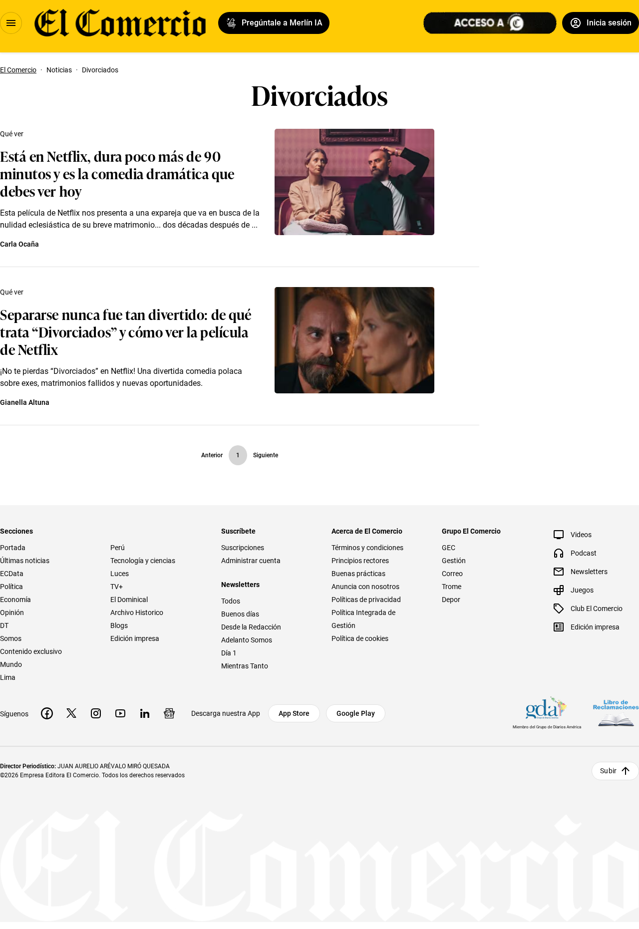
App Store (294, 713)
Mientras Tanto (244, 666)
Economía (15, 600)
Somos (10, 638)
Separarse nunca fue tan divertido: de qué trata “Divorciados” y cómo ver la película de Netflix (126, 331)
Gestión (454, 561)
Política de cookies (359, 638)
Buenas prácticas (358, 574)
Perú (117, 548)
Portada (12, 548)
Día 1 (229, 653)
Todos (230, 601)
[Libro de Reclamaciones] (616, 713)
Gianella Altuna (24, 402)
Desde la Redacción (251, 627)
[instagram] (96, 713)
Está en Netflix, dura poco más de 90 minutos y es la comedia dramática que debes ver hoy (117, 173)
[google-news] (169, 713)
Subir (608, 771)
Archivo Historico (136, 613)
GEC (448, 548)
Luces (119, 574)
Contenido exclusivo (31, 651)
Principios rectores (360, 561)
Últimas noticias (24, 561)
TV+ (116, 587)
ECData (11, 574)
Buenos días (240, 614)
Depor (451, 600)
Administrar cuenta (251, 561)
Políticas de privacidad (366, 600)
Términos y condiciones (367, 548)
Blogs (119, 625)
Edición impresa (134, 638)
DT (4, 625)
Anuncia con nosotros (365, 587)
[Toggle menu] (11, 23)
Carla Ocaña (19, 244)
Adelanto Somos (246, 640)
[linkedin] (145, 713)
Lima (7, 677)
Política (11, 587)
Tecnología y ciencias (142, 561)
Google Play (355, 713)
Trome (451, 587)
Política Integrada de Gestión (363, 619)
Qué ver (11, 134)
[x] (71, 713)
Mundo (11, 664)
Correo (452, 574)
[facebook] (47, 713)
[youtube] (120, 713)
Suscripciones (242, 548)
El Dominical (129, 600)
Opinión (12, 613)
